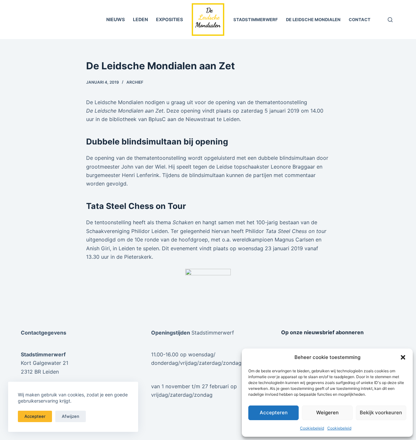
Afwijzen (70, 416)
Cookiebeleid (312, 428)
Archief (134, 82)
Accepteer (35, 416)
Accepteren (274, 412)
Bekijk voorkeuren (381, 412)
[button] (403, 357)
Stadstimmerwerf (255, 19)
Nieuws (115, 19)
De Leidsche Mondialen (313, 19)
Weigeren (327, 412)
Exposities (169, 19)
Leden (140, 19)
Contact (359, 19)
